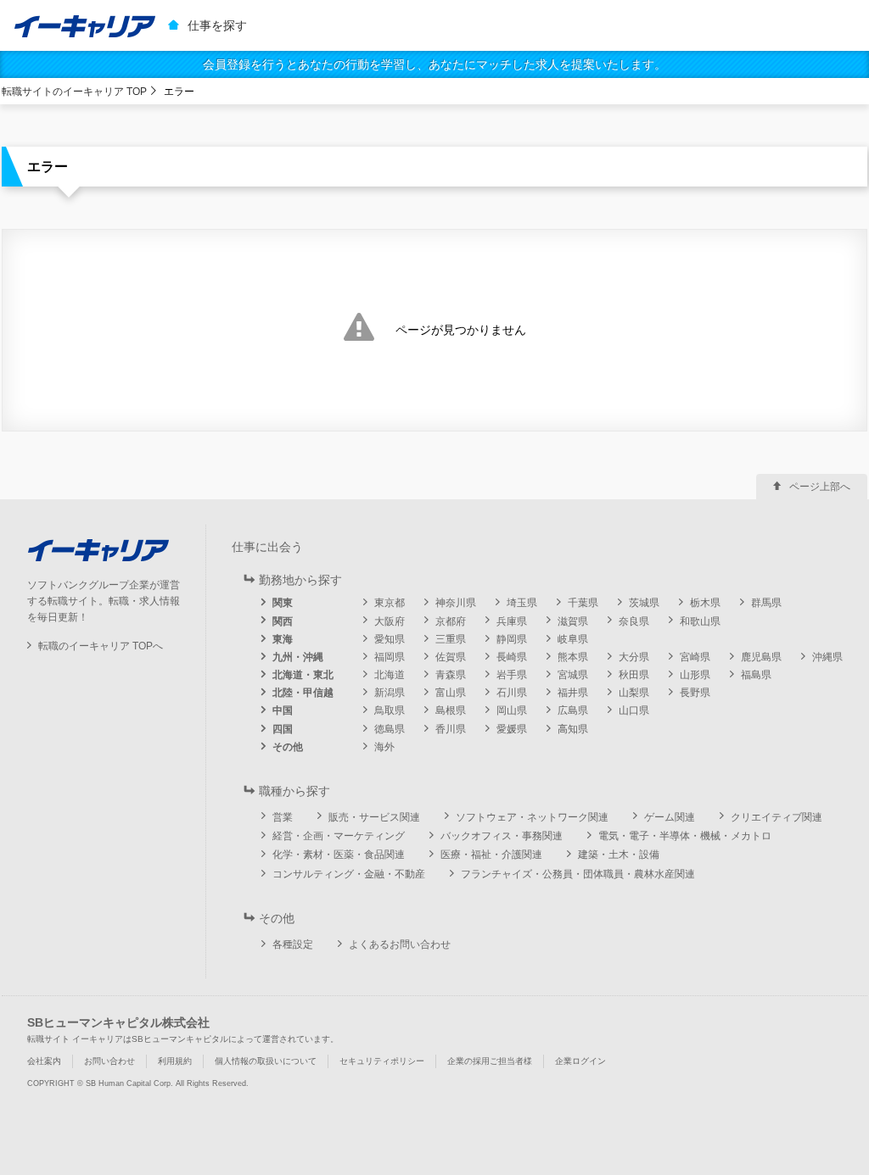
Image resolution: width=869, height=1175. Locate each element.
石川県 (511, 693)
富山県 (450, 693)
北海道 (389, 675)
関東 (282, 603)
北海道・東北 (303, 675)
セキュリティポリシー (381, 1061)
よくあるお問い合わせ (400, 944)
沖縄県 (827, 657)
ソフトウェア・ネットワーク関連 (532, 817)
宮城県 (573, 675)
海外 (384, 747)
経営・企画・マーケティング (338, 836)
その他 (287, 747)
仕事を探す (217, 25)
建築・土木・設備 (618, 854)
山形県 (695, 675)
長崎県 (511, 657)
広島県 (573, 710)
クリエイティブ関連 (776, 817)
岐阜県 (573, 639)
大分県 (634, 657)
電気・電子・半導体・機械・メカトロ (684, 836)
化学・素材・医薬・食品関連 (338, 854)
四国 (282, 729)
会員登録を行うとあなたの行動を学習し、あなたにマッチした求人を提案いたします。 (434, 64)
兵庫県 (511, 621)
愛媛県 (511, 729)
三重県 (450, 639)
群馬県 (766, 603)
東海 (282, 639)
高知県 (573, 729)
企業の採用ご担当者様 (489, 1061)
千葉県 (583, 603)
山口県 (634, 710)
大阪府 (389, 621)
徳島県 (389, 729)
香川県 (450, 729)
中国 (282, 710)
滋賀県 (573, 621)
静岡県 (511, 639)
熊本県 (573, 657)
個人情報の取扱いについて (266, 1061)
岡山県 (511, 710)
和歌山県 (700, 621)
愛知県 (389, 639)
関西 (282, 621)
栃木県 (705, 603)
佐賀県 (450, 657)
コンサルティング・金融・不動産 (348, 874)
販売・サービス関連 (374, 817)
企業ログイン (580, 1061)
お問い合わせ (109, 1061)
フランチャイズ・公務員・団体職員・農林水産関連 (578, 874)
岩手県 (511, 675)
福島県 (756, 675)
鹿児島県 (761, 657)
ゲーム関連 (669, 817)
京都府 (450, 621)
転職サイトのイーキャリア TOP (74, 91)
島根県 (450, 710)
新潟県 (389, 693)
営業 (282, 817)
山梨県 (634, 693)
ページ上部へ (819, 487)
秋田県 (634, 675)
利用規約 (175, 1061)
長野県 (695, 693)
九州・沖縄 (297, 657)
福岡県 (389, 657)
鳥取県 (389, 710)
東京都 (389, 603)
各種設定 (292, 944)
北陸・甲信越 (303, 693)
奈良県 (634, 621)
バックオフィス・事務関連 (501, 836)
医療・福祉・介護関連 (491, 854)
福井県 (573, 693)
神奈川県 (455, 603)
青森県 (450, 675)
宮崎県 (695, 657)
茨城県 (644, 603)
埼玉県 (522, 603)
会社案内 (44, 1061)
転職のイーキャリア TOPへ (100, 646)
